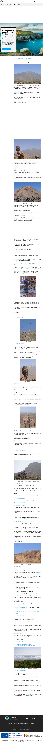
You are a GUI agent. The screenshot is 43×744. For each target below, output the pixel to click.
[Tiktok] (38, 718)
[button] (34, 1)
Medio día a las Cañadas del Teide (24, 644)
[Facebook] (27, 718)
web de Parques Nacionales (32, 525)
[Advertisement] (21, 14)
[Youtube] (32, 718)
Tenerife (25, 60)
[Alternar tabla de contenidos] (16, 167)
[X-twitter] (30, 718)
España (20, 62)
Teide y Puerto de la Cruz (22, 643)
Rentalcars (29, 694)
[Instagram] (35, 718)
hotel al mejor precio (34, 162)
